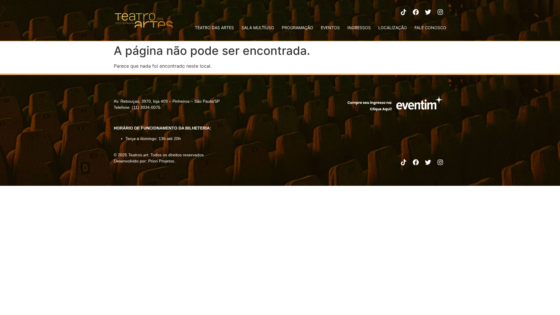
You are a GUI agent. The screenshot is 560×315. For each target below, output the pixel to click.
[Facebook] (416, 12)
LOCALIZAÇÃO (392, 27)
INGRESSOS (359, 27)
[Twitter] (428, 12)
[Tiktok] (403, 12)
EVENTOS (330, 27)
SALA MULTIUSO (258, 27)
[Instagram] (440, 12)
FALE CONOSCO (430, 27)
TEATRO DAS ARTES (214, 27)
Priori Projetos (161, 161)
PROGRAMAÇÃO (297, 27)
